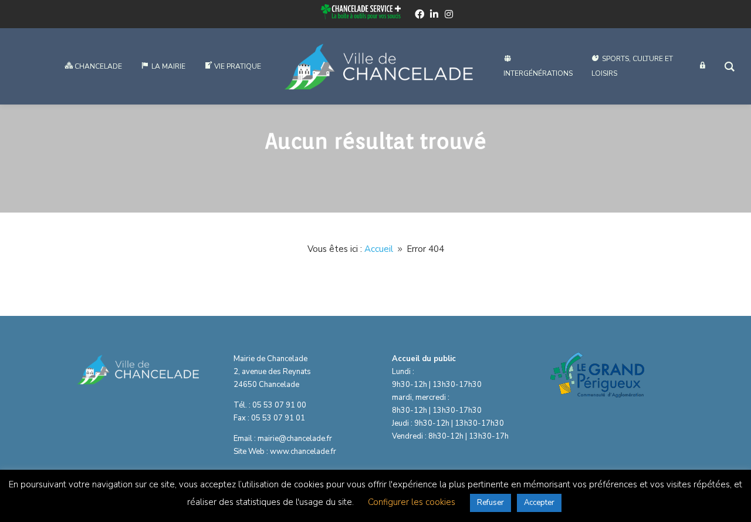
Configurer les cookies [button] (411, 502)
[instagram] (449, 14)
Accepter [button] (539, 502)
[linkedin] (434, 14)
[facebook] (419, 14)
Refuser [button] (490, 502)
